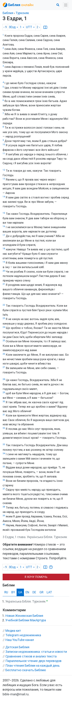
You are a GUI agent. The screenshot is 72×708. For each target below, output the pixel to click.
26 (4, 354)
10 (4, 144)
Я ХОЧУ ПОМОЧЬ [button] (36, 577)
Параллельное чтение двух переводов (33, 661)
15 (4, 213)
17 (4, 235)
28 (4, 379)
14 (4, 196)
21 (4, 284)
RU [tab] (6, 592)
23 (4, 318)
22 (4, 305)
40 (4, 524)
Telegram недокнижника (23, 635)
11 (4, 153)
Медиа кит (13, 630)
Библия (8, 13)
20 (4, 271)
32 (4, 428)
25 (4, 340)
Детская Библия (17, 647)
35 (4, 466)
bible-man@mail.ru (16, 694)
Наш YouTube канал (19, 640)
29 (4, 392)
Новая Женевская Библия (24, 615)
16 (4, 226)
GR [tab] (41, 592)
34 (4, 453)
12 (4, 170)
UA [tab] (20, 592)
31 (4, 415)
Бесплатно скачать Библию (25, 670)
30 (4, 401)
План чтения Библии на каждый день (32, 665)
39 (4, 515)
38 (4, 507)
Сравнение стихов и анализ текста (31, 656)
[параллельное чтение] (45, 27)
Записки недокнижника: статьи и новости (36, 651)
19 (4, 262)
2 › (38, 27)
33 (4, 444)
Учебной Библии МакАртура (25, 620)
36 (4, 480)
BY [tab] (13, 592)
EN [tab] (27, 592)
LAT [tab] (49, 592)
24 (4, 327)
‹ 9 (5, 27)
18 (4, 248)
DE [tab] (34, 592)
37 (4, 489)
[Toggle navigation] (65, 5)
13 (4, 179)
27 (4, 367)
